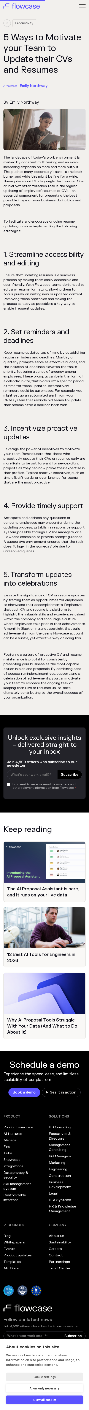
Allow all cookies (44, 1400)
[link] (7, 23)
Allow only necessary (45, 1388)
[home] (21, 6)
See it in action (63, 1092)
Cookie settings (44, 1377)
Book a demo (24, 1092)
